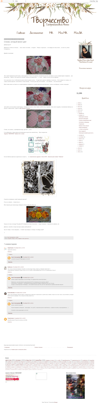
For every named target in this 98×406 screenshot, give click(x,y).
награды (68, 368)
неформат (63, 363)
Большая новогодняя (83, 118)
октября (81, 135)
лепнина (92, 361)
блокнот (55, 361)
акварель (16, 368)
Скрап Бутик (10, 247)
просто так (79, 368)
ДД (63, 365)
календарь (34, 368)
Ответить (10, 251)
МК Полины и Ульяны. (25, 108)
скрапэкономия (14, 369)
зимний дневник (27, 368)
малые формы (20, 364)
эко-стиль (39, 369)
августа (80, 138)
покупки (74, 363)
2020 (79, 103)
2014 (79, 111)
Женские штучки (37, 364)
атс (87, 365)
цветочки (27, 238)
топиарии (19, 369)
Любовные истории (19, 365)
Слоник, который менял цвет (85, 120)
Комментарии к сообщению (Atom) (18, 349)
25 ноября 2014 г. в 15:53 (20, 292)
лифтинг (49, 368)
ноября (80, 115)
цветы (30, 369)
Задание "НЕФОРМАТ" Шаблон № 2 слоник (14, 133)
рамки (26, 363)
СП (50, 361)
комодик (56, 365)
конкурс (13, 238)
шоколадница (8, 365)
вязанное (23, 361)
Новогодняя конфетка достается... (86, 132)
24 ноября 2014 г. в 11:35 (28, 277)
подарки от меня (21, 238)
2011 (79, 151)
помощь (91, 364)
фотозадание (25, 369)
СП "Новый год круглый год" (82, 364)
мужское (52, 363)
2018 (79, 104)
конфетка (85, 360)
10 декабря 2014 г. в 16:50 (19, 318)
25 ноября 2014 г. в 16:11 (28, 303)
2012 (79, 150)
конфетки (10, 361)
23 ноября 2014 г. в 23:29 (18, 267)
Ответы (10, 254)
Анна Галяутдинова (15, 257)
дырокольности (76, 360)
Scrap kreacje (11, 318)
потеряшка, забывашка (84, 122)
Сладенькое (81, 124)
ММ (66, 365)
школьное (34, 369)
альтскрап (35, 365)
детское (92, 363)
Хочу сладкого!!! (82, 131)
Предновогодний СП (9, 368)
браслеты (21, 368)
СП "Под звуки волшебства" (74, 365)
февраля (81, 144)
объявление (74, 368)
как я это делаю (55, 364)
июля (80, 140)
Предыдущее (70, 347)
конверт (35, 361)
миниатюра (59, 368)
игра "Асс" (51, 365)
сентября (81, 137)
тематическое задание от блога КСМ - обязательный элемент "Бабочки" (46, 156)
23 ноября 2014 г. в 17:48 (19, 247)
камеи (60, 364)
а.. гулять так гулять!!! (83, 129)
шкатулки (9, 363)
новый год (29, 361)
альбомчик (16, 361)
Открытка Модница (83, 127)
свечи (89, 368)
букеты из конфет (63, 361)
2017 (79, 106)
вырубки (92, 360)
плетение (69, 363)
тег (74, 361)
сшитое (57, 363)
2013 (79, 148)
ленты (16, 238)
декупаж (73, 364)
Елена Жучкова (11, 292)
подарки (46, 361)
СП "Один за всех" (28, 365)
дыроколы (45, 365)
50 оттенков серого (28, 364)
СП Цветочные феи (46, 364)
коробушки (32, 363)
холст (69, 364)
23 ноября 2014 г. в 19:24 (28, 257)
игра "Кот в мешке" (11, 364)
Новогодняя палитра (83, 116)
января (80, 146)
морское (63, 368)
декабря (81, 113)
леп (46, 368)
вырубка (9, 238)
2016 (79, 108)
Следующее (7, 347)
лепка (15, 363)
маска (54, 368)
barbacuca (10, 267)
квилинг (65, 364)
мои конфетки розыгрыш (42, 363)
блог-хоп (40, 365)
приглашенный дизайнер (83, 363)
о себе (58, 360)
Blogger (55, 402)
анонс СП (83, 365)
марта (80, 142)
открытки (28, 360)
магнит (78, 361)
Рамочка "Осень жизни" (84, 125)
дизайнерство (66, 360)
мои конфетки (85, 361)
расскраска (85, 368)
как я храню (92, 365)
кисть (38, 368)
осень (60, 365)
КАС (13, 365)
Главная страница (38, 347)
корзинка (42, 368)
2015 (79, 110)
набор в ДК (20, 363)
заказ (70, 361)
